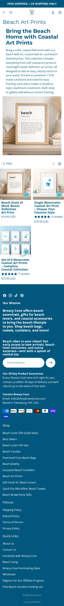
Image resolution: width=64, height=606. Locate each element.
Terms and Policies (32, 602)
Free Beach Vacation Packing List (23, 587)
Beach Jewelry (11, 464)
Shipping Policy (12, 510)
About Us (8, 543)
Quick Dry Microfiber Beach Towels (24, 488)
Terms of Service (13, 522)
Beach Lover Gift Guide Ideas (20, 433)
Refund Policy (11, 516)
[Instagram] (10, 295)
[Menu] (4, 12)
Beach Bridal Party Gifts (17, 495)
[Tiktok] (16, 295)
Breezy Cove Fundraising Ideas (21, 568)
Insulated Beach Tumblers (19, 470)
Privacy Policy (11, 528)
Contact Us (9, 549)
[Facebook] (5, 295)
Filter (9, 163)
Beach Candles (12, 451)
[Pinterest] (22, 295)
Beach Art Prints (13, 476)
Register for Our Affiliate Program (23, 580)
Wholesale (9, 574)
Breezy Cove (35, 595)
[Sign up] (50, 363)
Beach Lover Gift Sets (16, 445)
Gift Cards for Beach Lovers (19, 482)
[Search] (10, 12)
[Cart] (60, 12)
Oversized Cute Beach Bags (19, 458)
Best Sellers (10, 439)
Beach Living (10, 562)
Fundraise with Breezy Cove (20, 556)
